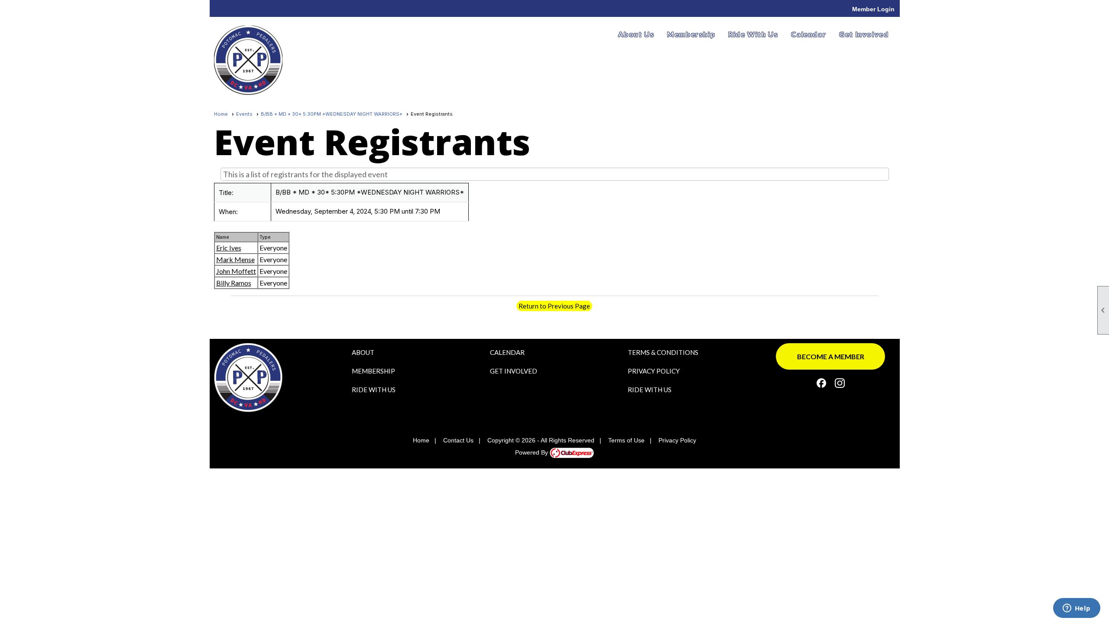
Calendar (808, 34)
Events (244, 114)
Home (221, 114)
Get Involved (863, 34)
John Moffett (236, 271)
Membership (691, 34)
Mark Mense (235, 259)
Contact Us (458, 440)
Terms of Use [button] (626, 440)
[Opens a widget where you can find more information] (1076, 609)
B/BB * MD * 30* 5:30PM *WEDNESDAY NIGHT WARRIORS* (331, 114)
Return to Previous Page (554, 306)
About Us (636, 34)
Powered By (532, 452)
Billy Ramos (233, 283)
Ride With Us (753, 34)
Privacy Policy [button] (677, 440)
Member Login (873, 9)
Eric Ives (228, 248)
